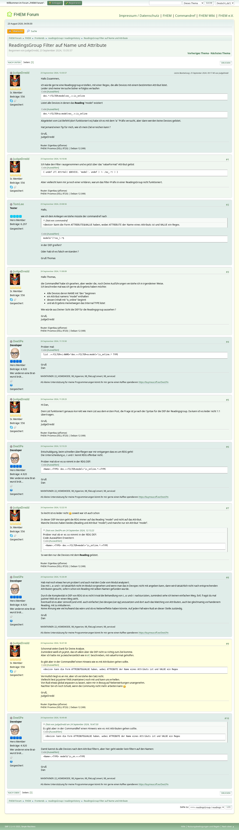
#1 (88, 655)
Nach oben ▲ (228, 826)
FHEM (167, 15)
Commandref (185, 15)
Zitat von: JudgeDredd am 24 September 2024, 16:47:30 (72, 724)
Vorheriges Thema (198, 53)
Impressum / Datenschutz (139, 15)
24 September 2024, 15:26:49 (54, 576)
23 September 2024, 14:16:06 (54, 158)
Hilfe (183, 826)
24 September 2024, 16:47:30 (54, 643)
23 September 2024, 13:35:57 (54, 72)
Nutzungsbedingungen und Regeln (204, 826)
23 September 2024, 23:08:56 (54, 204)
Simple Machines (28, 826)
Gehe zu (184, 807)
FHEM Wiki (207, 15)
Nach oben (13, 792)
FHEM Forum (26, 14)
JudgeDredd (21, 73)
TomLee (18, 204)
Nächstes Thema (220, 53)
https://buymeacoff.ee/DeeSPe (153, 382)
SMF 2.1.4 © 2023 (12, 826)
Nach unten (14, 62)
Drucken (225, 62)
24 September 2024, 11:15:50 (54, 341)
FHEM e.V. (226, 15)
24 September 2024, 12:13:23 (54, 446)
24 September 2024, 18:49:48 (54, 717)
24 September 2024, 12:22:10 (54, 507)
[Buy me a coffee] (11, 384)
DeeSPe (18, 341)
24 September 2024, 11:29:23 (54, 399)
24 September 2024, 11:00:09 (54, 271)
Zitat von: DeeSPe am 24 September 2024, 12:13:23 (70, 530)
